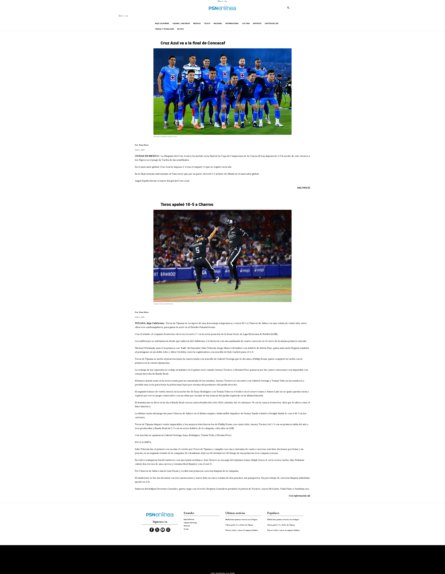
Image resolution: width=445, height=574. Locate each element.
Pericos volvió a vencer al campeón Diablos (241, 530)
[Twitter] (157, 530)
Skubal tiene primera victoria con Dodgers (241, 519)
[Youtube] (163, 530)
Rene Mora (144, 145)
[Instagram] (168, 530)
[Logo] (222, 8)
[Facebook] (151, 530)
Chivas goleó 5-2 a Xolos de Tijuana (239, 525)
